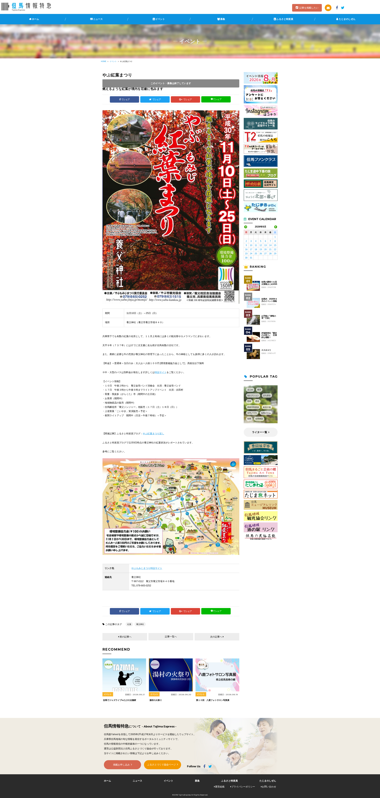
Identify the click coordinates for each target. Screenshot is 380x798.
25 (256, 253)
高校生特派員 (253, 407)
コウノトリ (252, 413)
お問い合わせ (269, 786)
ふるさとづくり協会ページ (161, 764)
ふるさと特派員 (285, 19)
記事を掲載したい (308, 8)
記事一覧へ (171, 636)
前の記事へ (126, 636)
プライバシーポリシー (243, 786)
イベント (160, 19)
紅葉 (129, 624)
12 (260, 245)
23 (246, 253)
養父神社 (140, 624)
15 (275, 245)
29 (275, 253)
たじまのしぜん (347, 19)
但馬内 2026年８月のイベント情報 (269, 300)
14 (270, 245)
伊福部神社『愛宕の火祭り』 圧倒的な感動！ (269, 335)
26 (260, 253)
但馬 (249, 419)
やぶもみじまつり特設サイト (146, 568)
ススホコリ (266, 350)
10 (251, 245)
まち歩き (267, 395)
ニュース (98, 19)
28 (270, 253)
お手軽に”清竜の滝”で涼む (268, 317)
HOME (103, 61)
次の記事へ (216, 636)
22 (275, 249)
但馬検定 (259, 419)
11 (256, 245)
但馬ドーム (266, 413)
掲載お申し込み (121, 764)
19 (260, 249)
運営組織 (219, 786)
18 (256, 249)
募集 (222, 19)
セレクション (253, 395)
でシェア (125, 99)
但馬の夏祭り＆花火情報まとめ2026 (269, 283)
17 (251, 249)
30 (246, 257)
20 (265, 249)
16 (246, 249)
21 (270, 249)
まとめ (250, 390)
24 (251, 253)
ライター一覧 (259, 432)
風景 (259, 390)
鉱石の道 (267, 407)
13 (265, 245)
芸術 (249, 401)
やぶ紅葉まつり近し (153, 433)
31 (251, 257)
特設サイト (161, 372)
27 (265, 253)
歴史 (257, 401)
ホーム (35, 19)
